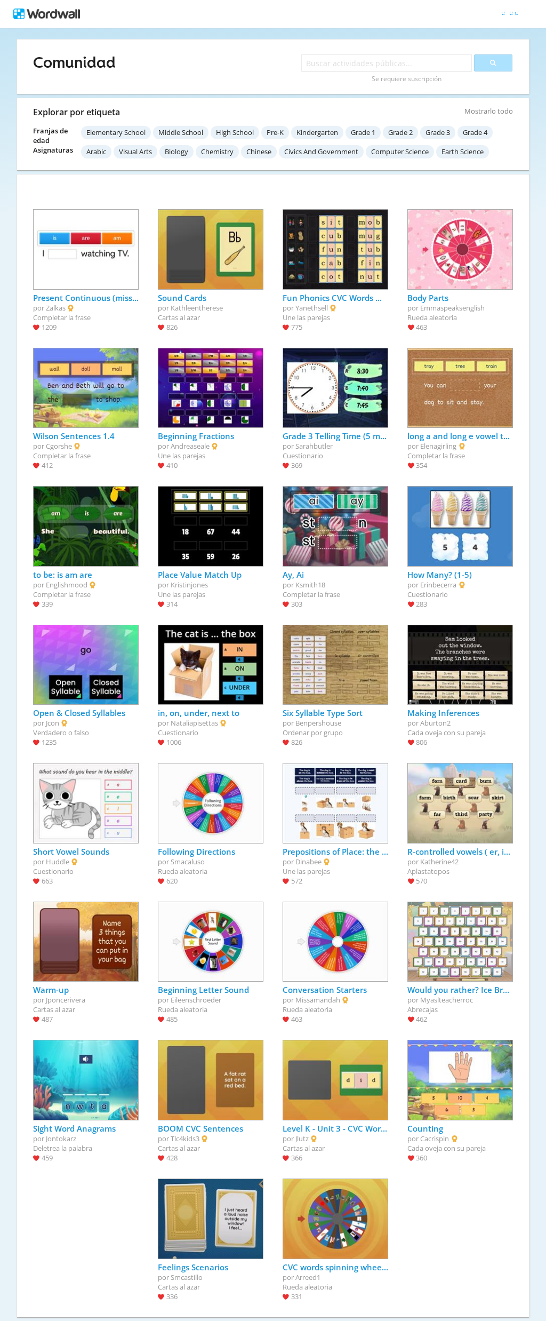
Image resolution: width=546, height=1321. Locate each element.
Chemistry (217, 151)
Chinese (258, 151)
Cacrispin (434, 1138)
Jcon (52, 723)
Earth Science (462, 151)
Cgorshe (59, 446)
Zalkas (56, 308)
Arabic (96, 151)
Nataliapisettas (194, 723)
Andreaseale (190, 446)
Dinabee (308, 861)
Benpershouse (318, 723)
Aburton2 (435, 723)
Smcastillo (187, 1277)
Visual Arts (135, 151)
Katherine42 (439, 861)
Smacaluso (188, 861)
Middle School (180, 132)
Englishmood (66, 585)
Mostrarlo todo (488, 111)
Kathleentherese (197, 308)
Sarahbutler (314, 446)
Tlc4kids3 (185, 1138)
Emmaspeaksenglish (452, 308)
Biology (176, 151)
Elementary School (116, 132)
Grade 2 (400, 132)
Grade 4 (475, 132)
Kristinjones (189, 585)
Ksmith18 (310, 585)
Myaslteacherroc (446, 1000)
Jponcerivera (65, 1000)
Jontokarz (61, 1138)
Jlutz (302, 1138)
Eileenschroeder (196, 1000)
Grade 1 (363, 132)
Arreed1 (307, 1277)
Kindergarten (317, 132)
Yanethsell (311, 308)
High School (235, 132)
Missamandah (317, 1000)
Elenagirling (438, 446)
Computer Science (400, 151)
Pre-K (275, 132)
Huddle (57, 861)
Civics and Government (321, 151)
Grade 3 (437, 132)
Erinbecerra (438, 585)
